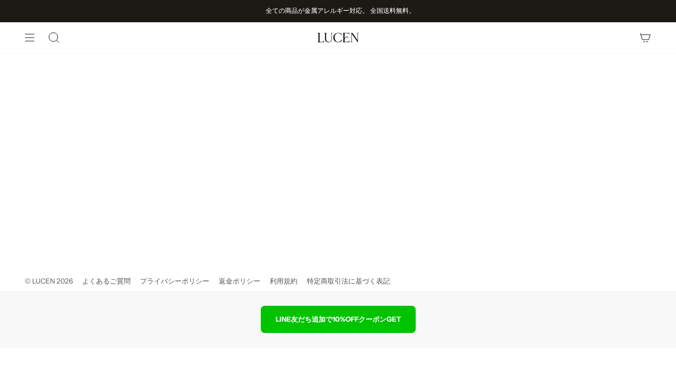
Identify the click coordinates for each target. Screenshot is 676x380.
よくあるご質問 (106, 281)
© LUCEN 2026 (49, 281)
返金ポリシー (239, 281)
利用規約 (283, 281)
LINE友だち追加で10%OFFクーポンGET (338, 319)
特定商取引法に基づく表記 (348, 281)
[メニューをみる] (29, 37)
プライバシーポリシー (174, 281)
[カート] (645, 37)
